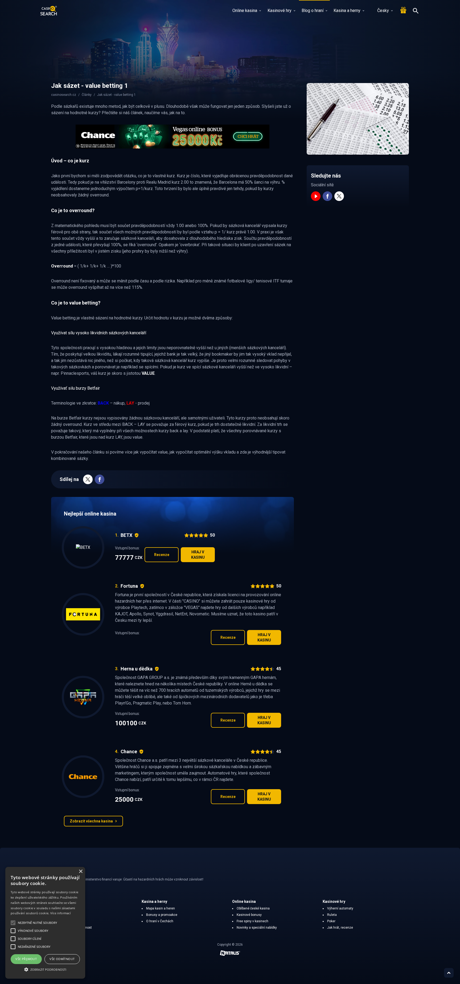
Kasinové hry (279, 10)
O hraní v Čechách (159, 921)
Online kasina (244, 10)
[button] (45, 969)
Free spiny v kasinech (252, 921)
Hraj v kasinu (198, 554)
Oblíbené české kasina (253, 908)
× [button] (81, 872)
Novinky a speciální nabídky (257, 927)
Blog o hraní (312, 10)
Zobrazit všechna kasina (91, 821)
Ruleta (332, 915)
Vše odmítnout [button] (62, 959)
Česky (383, 10)
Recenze (161, 555)
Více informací (60, 913)
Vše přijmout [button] (26, 959)
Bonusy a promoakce (161, 915)
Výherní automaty (340, 908)
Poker (331, 921)
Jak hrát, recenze (340, 927)
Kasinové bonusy (249, 915)
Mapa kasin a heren (160, 908)
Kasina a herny (347, 10)
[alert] (45, 923)
